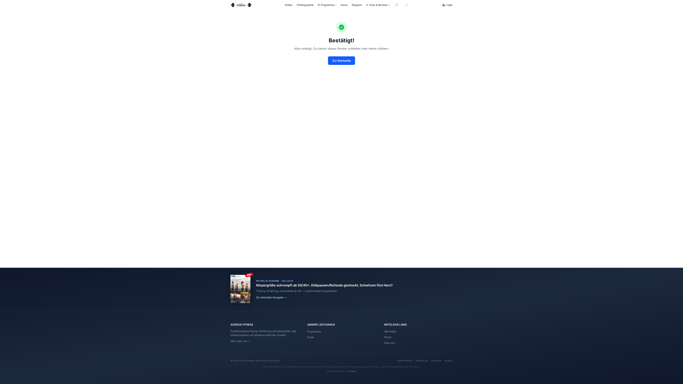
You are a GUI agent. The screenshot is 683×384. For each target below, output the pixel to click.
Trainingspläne (305, 4)
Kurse (344, 4)
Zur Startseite (341, 60)
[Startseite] (241, 4)
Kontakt (448, 360)
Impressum (436, 360)
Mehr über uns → (240, 341)
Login (449, 4)
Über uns (389, 342)
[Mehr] (406, 5)
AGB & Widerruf (405, 360)
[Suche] (396, 5)
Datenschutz (421, 360)
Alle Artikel (390, 331)
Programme (314, 331)
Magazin (357, 4)
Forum (387, 337)
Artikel (288, 4)
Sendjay (352, 371)
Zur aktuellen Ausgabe (270, 297)
